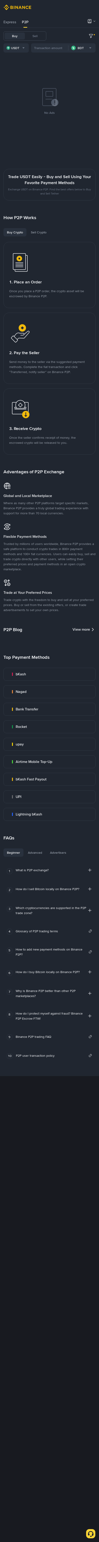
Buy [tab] (14, 36)
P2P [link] (25, 22)
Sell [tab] (35, 36)
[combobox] (16, 48)
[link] (49, 674)
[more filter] (91, 36)
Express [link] (9, 22)
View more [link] (81, 629)
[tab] (9, 22)
